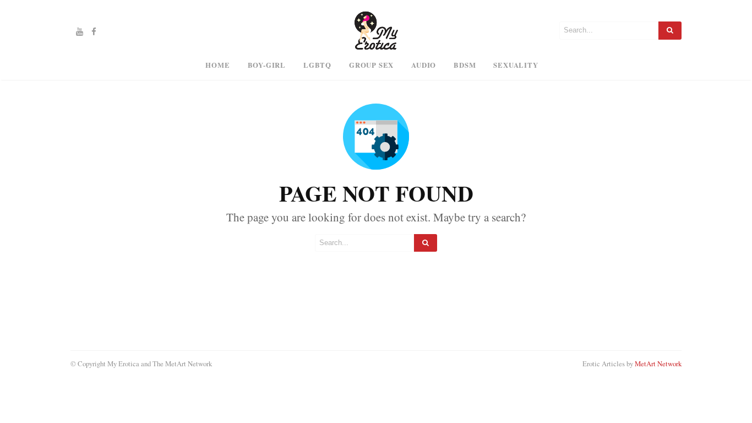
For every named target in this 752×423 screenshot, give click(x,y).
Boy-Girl (267, 65)
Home (217, 65)
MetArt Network (658, 363)
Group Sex (371, 65)
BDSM (465, 65)
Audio (423, 65)
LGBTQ (317, 65)
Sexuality (515, 65)
